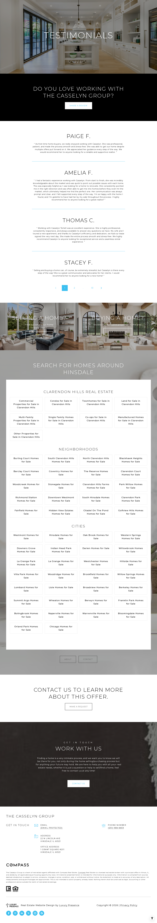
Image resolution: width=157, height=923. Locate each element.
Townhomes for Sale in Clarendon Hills (96, 402)
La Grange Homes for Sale (61, 563)
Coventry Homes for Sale (61, 473)
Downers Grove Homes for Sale (26, 550)
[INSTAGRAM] (15, 913)
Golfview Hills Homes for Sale (130, 512)
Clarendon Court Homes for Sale (131, 473)
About (67, 659)
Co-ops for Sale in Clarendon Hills (96, 419)
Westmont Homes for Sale (26, 537)
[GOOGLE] (41, 913)
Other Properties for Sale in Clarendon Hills (26, 435)
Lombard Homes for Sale (26, 589)
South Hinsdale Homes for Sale (96, 499)
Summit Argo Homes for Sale (26, 602)
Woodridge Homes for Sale (61, 576)
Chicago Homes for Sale (61, 628)
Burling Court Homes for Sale (26, 460)
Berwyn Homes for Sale (96, 602)
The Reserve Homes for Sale (96, 473)
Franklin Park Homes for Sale (131, 602)
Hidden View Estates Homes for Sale (61, 512)
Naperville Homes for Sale (61, 615)
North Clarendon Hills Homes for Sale (96, 460)
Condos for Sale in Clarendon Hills (61, 402)
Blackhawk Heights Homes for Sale (130, 460)
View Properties (117, 332)
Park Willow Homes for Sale (131, 486)
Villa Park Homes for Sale (26, 576)
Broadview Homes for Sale (96, 589)
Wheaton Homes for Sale (61, 602)
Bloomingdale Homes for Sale (131, 615)
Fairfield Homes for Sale (26, 512)
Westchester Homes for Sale (96, 563)
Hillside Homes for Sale (131, 563)
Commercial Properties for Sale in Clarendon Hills (26, 404)
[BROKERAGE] (35, 913)
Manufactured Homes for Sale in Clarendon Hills (131, 420)
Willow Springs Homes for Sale (130, 576)
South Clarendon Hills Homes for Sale (61, 460)
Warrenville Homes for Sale (96, 615)
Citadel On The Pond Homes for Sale (95, 512)
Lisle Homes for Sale (61, 587)
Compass (81, 872)
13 (92, 288)
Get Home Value (39, 335)
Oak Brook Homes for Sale (96, 537)
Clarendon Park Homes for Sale (130, 499)
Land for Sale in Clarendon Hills (130, 402)
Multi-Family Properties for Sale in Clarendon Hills (26, 420)
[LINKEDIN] (21, 913)
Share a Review (78, 106)
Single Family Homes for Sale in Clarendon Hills (61, 420)
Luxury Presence (69, 905)
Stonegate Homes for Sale (61, 486)
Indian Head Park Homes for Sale (61, 550)
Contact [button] (88, 659)
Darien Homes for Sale (95, 548)
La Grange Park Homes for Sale (26, 563)
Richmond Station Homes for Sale (26, 499)
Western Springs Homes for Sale (131, 537)
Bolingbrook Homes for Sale (26, 615)
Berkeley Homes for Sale (131, 589)
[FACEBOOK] (8, 913)
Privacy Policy (128, 905)
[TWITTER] (28, 913)
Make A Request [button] (79, 707)
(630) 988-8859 (116, 828)
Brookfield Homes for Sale (96, 576)
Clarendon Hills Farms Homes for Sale (96, 486)
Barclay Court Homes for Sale (26, 473)
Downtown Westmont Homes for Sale (61, 499)
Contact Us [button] (78, 784)
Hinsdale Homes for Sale (61, 537)
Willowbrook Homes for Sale (131, 550)
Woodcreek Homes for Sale (26, 486)
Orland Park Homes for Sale (26, 628)
